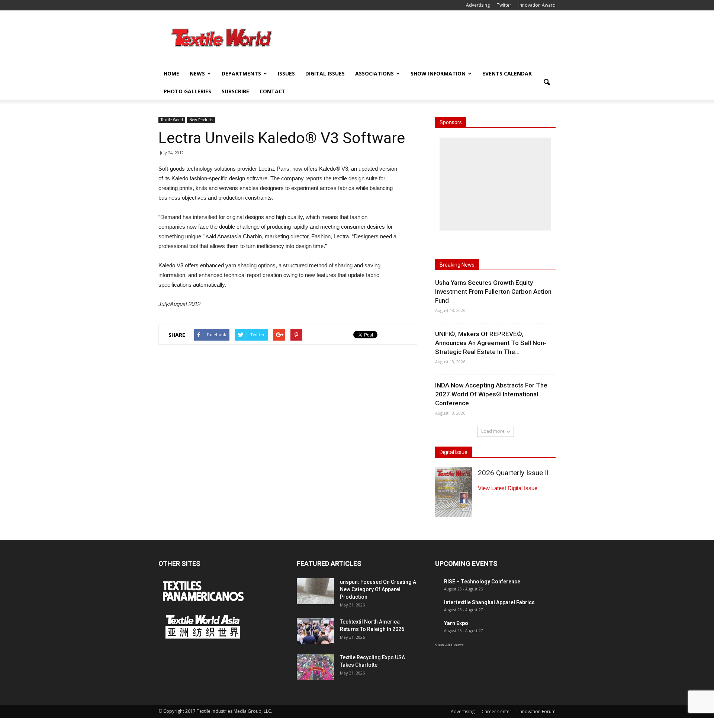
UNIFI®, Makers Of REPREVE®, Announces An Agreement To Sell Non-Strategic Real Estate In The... (490, 342)
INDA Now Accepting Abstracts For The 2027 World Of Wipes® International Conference (491, 394)
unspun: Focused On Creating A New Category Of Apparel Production (378, 589)
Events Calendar (507, 73)
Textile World (172, 119)
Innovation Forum (537, 711)
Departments (241, 73)
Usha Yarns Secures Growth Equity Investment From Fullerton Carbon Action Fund (493, 291)
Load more (493, 431)
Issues (286, 73)
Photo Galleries (187, 91)
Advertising (478, 5)
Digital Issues (325, 73)
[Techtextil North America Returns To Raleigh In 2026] (315, 631)
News (197, 73)
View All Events (449, 645)
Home (171, 73)
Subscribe (235, 91)
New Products (201, 119)
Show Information (438, 73)
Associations (374, 73)
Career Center (496, 711)
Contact (273, 91)
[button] (547, 82)
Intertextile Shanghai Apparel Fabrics (489, 602)
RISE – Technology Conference (482, 582)
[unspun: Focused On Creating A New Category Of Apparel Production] (315, 591)
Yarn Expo (456, 623)
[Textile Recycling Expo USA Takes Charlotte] (315, 667)
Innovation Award (537, 5)
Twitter (504, 5)
